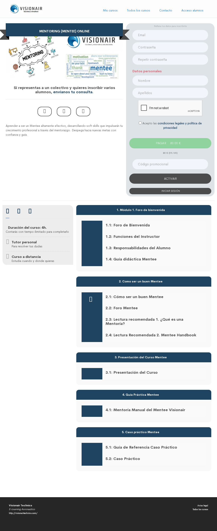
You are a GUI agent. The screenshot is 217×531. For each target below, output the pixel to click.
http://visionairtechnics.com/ (23, 513)
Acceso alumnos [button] (192, 10)
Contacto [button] (165, 10)
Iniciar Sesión (170, 191)
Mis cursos (110, 10)
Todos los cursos (138, 10)
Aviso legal (203, 505)
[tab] (7, 211)
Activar (170, 179)
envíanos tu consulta (72, 92)
